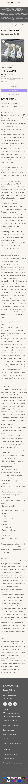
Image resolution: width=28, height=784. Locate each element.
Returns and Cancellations (12, 743)
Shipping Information (10, 754)
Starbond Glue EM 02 (10, 34)
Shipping (12, 79)
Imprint (5, 739)
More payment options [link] (14, 94)
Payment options (8, 758)
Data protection (8, 730)
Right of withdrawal (9, 734)
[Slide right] (16, 65)
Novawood (10, 773)
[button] (2, 25)
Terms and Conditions (10, 725)
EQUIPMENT (14, 30)
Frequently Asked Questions (12, 763)
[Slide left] (9, 65)
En (23, 25)
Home (3, 30)
